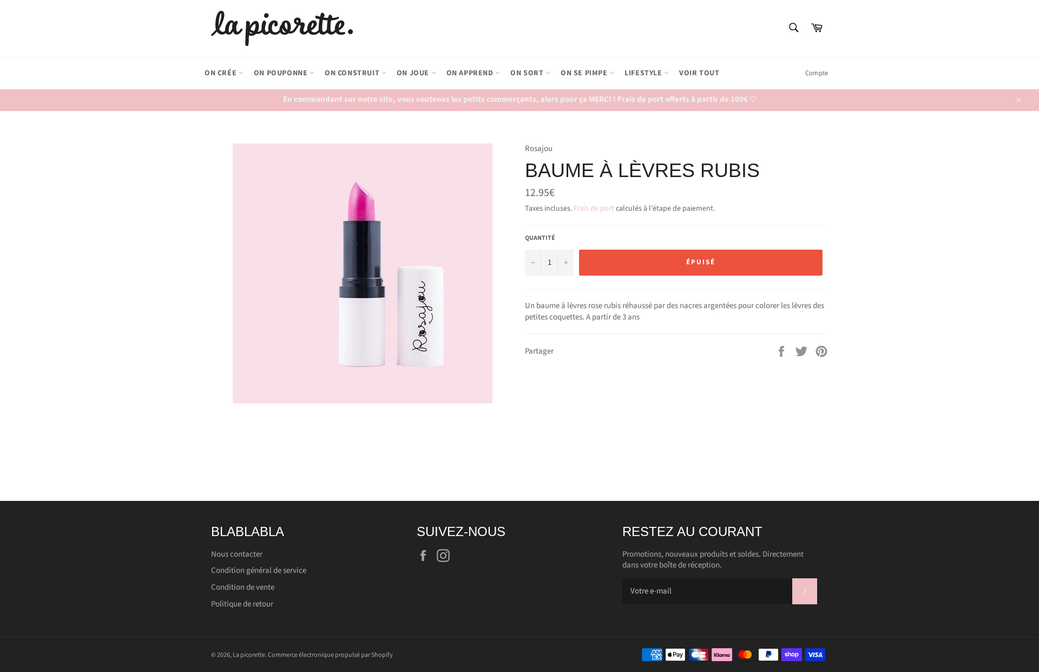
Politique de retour (242, 604)
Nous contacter (236, 554)
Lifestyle (644, 73)
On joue (414, 73)
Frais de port (594, 208)
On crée (222, 73)
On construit (353, 73)
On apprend (471, 73)
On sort (527, 73)
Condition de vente (242, 587)
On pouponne (282, 73)
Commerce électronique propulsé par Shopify (330, 655)
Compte (816, 73)
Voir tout (699, 73)
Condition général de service (258, 570)
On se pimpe (585, 73)
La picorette (249, 655)
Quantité (540, 238)
